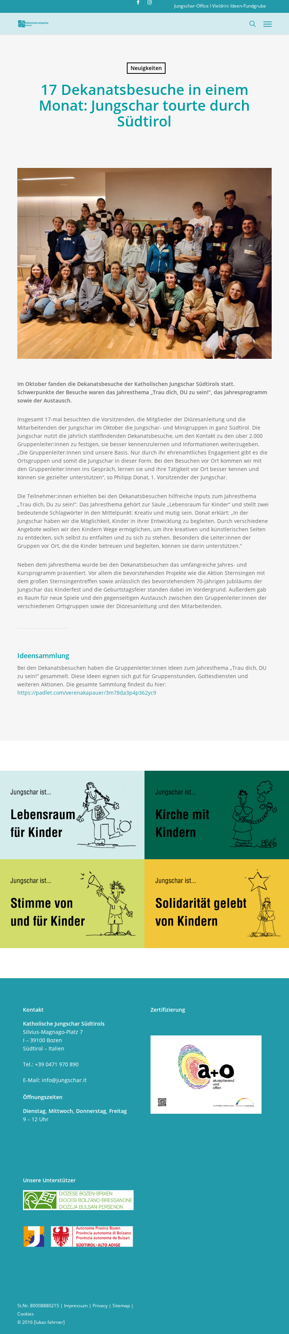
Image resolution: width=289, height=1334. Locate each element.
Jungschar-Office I (193, 6)
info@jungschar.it (64, 1080)
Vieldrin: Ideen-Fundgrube (239, 6)
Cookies (25, 1314)
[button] (267, 23)
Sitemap (121, 1305)
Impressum (76, 1305)
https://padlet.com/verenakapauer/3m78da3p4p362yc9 (87, 692)
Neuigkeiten (146, 68)
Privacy (100, 1305)
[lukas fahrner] (49, 1322)
